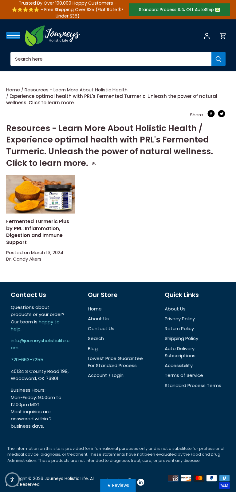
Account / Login (106, 375)
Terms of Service (184, 375)
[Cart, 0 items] (223, 35)
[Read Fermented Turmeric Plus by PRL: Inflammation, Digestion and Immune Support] (40, 194)
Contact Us (101, 328)
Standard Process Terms (193, 385)
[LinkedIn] (140, 482)
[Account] (206, 35)
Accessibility (179, 365)
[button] (12, 479)
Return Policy (179, 328)
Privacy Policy (180, 318)
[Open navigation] (13, 35)
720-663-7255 (27, 359)
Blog (93, 348)
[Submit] (218, 59)
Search (96, 338)
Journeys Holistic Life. (67, 479)
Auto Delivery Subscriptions (180, 352)
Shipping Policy (181, 338)
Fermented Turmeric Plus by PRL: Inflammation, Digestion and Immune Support (37, 232)
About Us (98, 318)
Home (95, 309)
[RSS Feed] (93, 163)
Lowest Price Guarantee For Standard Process (115, 362)
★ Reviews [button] (118, 485)
